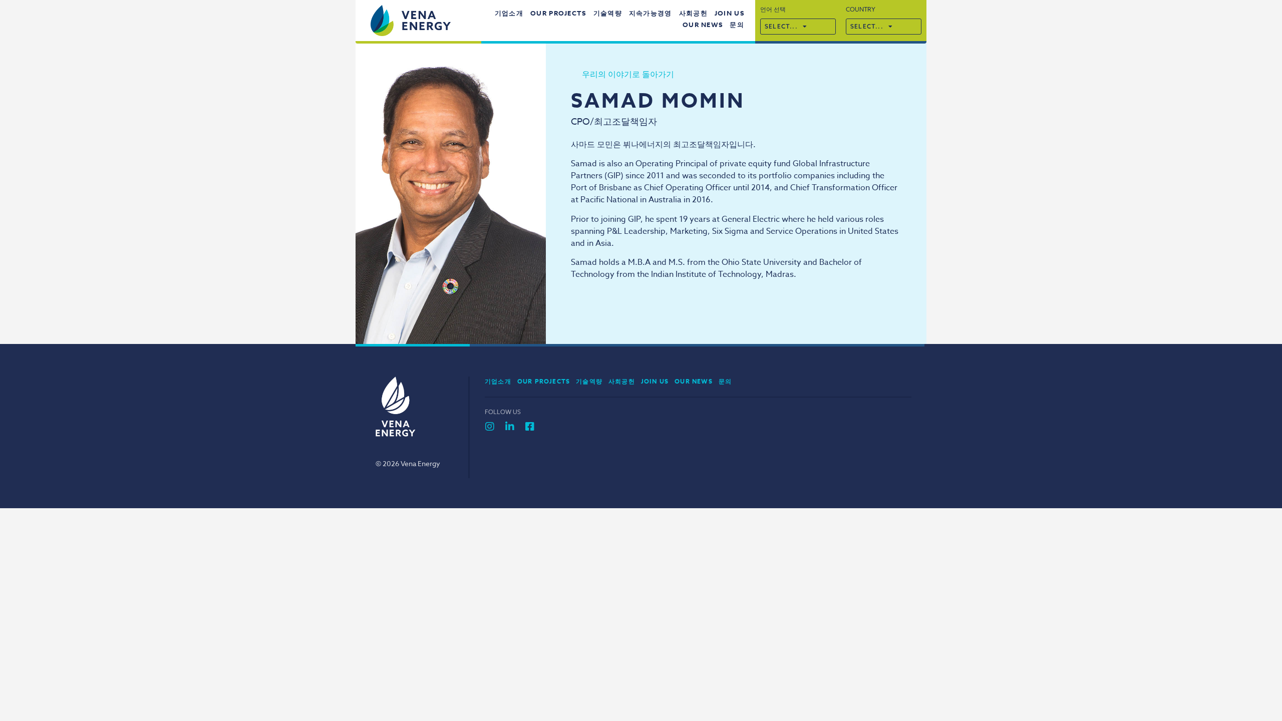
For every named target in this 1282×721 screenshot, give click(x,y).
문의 (737, 24)
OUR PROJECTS (558, 13)
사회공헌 (693, 13)
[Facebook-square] (530, 427)
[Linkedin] (510, 427)
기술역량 (607, 13)
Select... (781, 26)
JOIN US (729, 13)
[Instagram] (490, 427)
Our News (703, 24)
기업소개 (509, 13)
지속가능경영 (650, 13)
